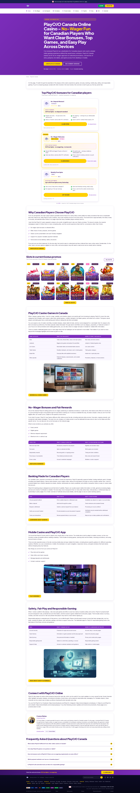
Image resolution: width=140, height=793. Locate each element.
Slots (36, 781)
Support (61, 783)
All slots (109, 259)
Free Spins (57, 11)
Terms (57, 791)
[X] (110, 777)
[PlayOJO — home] (28, 5)
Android (106, 11)
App (37, 783)
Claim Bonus (107, 772)
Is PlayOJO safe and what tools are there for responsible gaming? (46, 764)
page (86, 1)
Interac (77, 11)
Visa (92, 11)
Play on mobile (34, 596)
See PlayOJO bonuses (36, 463)
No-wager (58, 781)
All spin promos (92, 194)
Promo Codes (67, 11)
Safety (75, 783)
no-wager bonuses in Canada (80, 326)
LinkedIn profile (40, 731)
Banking (87, 781)
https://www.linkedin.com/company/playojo (48, 705)
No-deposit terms (92, 124)
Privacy (82, 791)
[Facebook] (105, 777)
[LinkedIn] (113, 777)
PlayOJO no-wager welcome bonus (70, 150)
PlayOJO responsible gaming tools (96, 620)
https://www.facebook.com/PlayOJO (59, 703)
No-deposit (63, 781)
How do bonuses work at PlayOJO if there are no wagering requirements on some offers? (53, 754)
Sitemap (79, 783)
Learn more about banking (38, 519)
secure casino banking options (92, 491)
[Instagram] (108, 777)
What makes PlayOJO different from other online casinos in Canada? (47, 743)
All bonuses (52, 781)
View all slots (70, 302)
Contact (111, 791)
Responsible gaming (97, 791)
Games (32, 781)
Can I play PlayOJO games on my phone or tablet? (41, 749)
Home (29, 11)
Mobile (33, 783)
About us (71, 783)
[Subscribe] (101, 777)
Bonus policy (69, 791)
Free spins (69, 781)
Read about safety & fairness (40, 680)
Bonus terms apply (92, 161)
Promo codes (75, 781)
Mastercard (107, 781)
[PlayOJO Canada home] (27, 777)
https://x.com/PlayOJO (104, 703)
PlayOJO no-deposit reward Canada (70, 115)
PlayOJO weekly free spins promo (70, 185)
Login (101, 5)
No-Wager (37, 11)
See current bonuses (72, 63)
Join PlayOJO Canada (53, 63)
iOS (99, 11)
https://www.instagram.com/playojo (86, 703)
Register (109, 5)
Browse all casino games (38, 395)
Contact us (66, 783)
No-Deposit (47, 11)
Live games (40, 781)
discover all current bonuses (50, 421)
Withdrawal (91, 781)
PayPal (85, 11)
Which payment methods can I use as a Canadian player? (43, 759)
